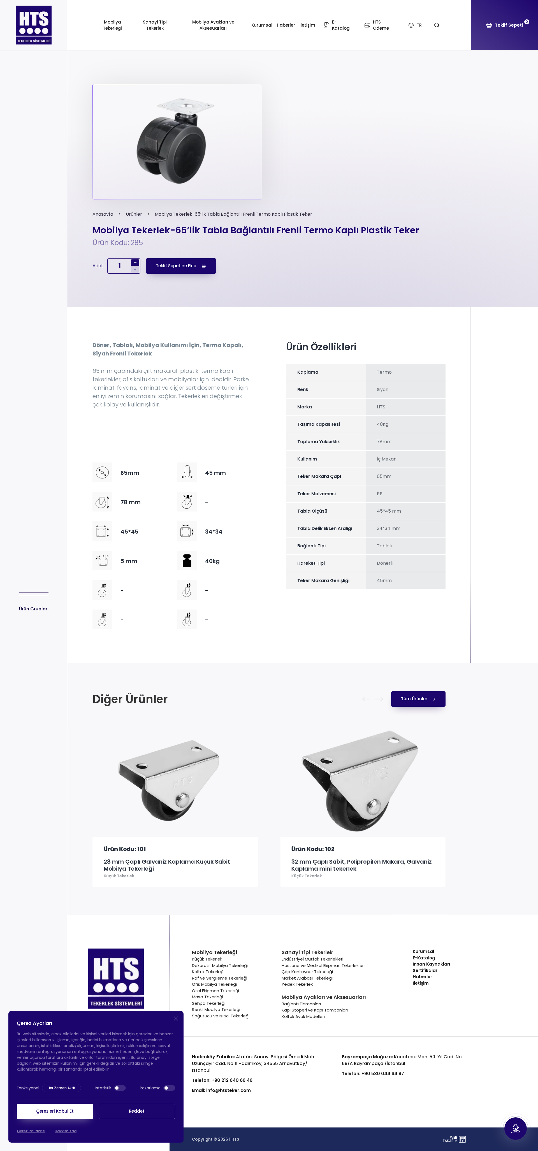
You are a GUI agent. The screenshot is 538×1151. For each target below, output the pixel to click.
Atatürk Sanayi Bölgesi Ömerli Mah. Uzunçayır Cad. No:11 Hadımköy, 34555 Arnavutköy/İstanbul (253, 1063)
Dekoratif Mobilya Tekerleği (220, 965)
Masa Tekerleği (207, 997)
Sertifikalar (425, 970)
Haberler (286, 25)
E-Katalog (424, 958)
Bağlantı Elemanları (301, 1004)
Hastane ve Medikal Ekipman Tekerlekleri (323, 965)
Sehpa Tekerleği (208, 1003)
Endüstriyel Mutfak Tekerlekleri (312, 959)
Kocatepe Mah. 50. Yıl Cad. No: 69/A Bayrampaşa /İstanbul (402, 1060)
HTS (235, 1139)
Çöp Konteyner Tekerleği (307, 972)
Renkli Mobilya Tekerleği (216, 1009)
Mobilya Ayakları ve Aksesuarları (213, 25)
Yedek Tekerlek (297, 984)
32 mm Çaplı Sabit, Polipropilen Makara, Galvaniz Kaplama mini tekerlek (361, 865)
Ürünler (134, 214)
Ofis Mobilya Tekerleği (214, 984)
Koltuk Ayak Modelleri (303, 1016)
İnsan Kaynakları (431, 964)
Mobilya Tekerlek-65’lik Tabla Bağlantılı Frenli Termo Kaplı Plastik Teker (233, 214)
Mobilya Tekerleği (112, 25)
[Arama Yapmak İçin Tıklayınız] (437, 25)
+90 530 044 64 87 (373, 1073)
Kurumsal (261, 25)
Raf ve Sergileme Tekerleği (219, 978)
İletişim (307, 25)
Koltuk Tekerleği (208, 972)
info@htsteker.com (221, 1090)
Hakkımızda (65, 1131)
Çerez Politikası (31, 1131)
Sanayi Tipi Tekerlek (155, 25)
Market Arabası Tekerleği (307, 978)
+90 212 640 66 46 (222, 1080)
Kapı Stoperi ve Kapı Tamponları (315, 1010)
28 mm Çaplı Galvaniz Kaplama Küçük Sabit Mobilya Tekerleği (167, 865)
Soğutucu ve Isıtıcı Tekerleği (220, 1016)
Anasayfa (102, 214)
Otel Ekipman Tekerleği (215, 991)
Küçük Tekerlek (119, 876)
